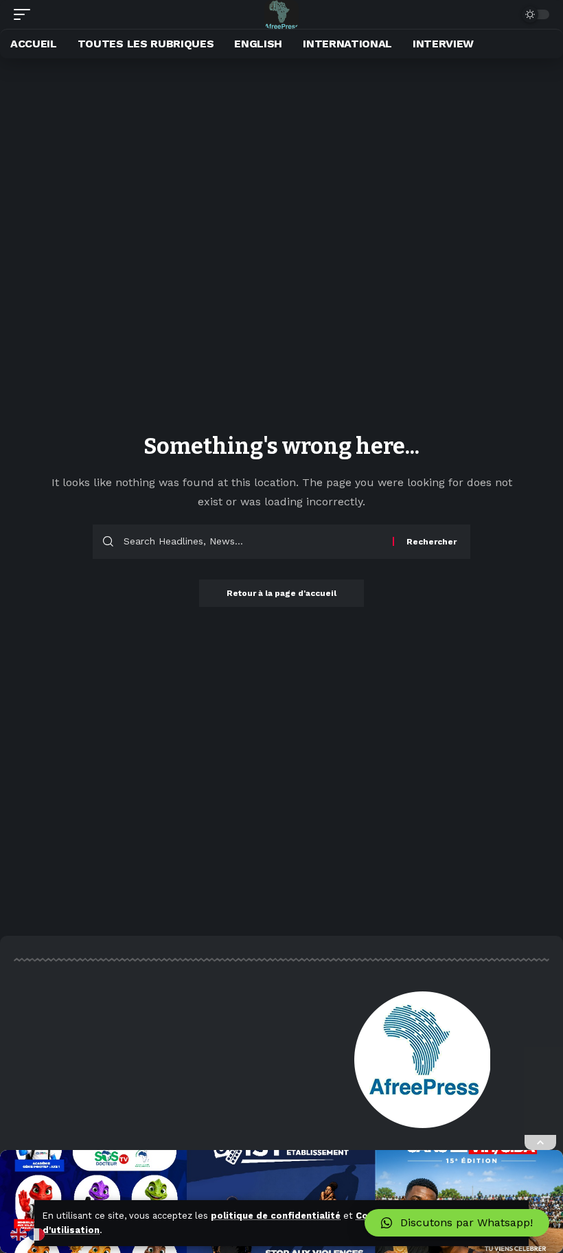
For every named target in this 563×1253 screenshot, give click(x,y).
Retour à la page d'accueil (281, 593)
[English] (19, 1233)
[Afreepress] (281, 14)
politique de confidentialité (276, 1215)
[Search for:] (253, 542)
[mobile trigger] (25, 14)
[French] (37, 1233)
